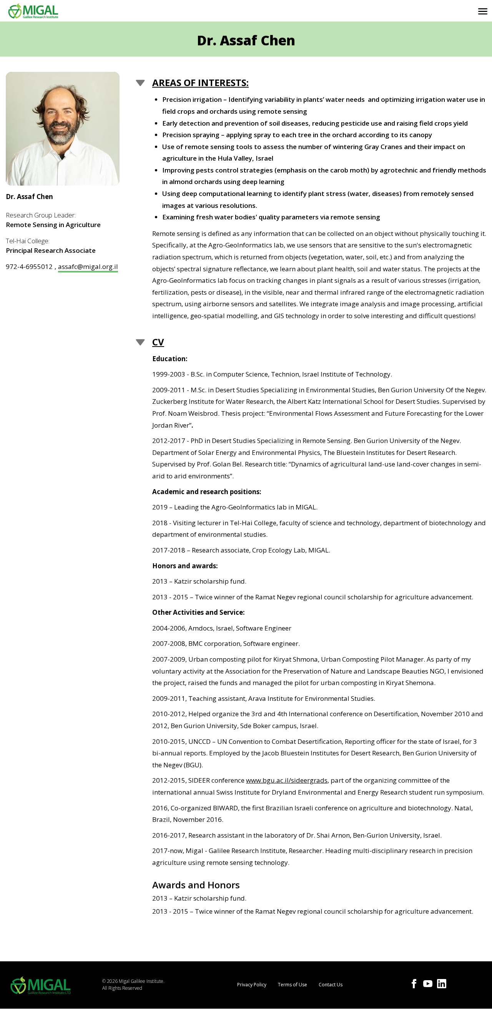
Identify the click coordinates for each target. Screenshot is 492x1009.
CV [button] (158, 341)
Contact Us (330, 984)
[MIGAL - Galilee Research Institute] (33, 10)
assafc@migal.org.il (88, 266)
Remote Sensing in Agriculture (53, 224)
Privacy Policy (251, 984)
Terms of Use (292, 984)
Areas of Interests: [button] (200, 82)
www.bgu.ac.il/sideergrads (286, 780)
